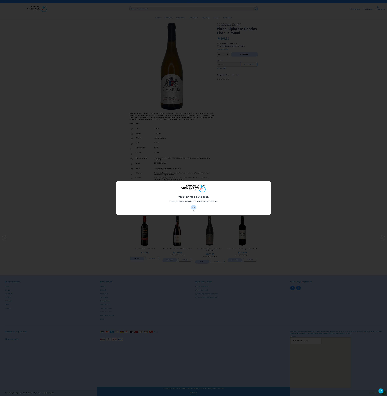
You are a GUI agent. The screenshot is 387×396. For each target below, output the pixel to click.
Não (193, 211)
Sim (193, 207)
